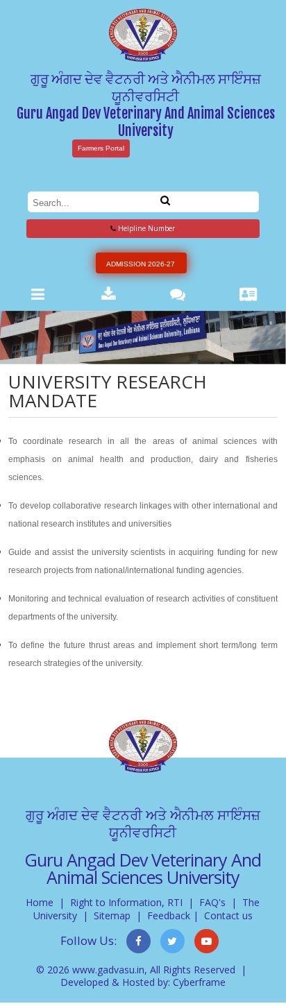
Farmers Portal (101, 148)
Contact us (228, 915)
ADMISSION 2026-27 (140, 264)
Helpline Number (145, 228)
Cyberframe (199, 982)
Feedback (168, 915)
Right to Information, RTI (126, 902)
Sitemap (112, 915)
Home (39, 902)
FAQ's (212, 902)
